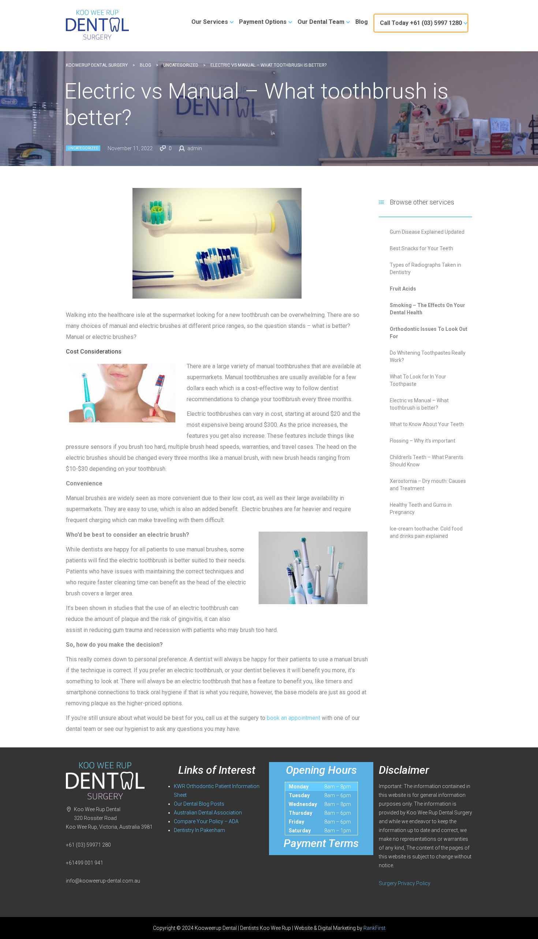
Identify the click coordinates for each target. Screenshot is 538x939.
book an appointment (293, 717)
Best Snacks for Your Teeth (421, 248)
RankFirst (374, 928)
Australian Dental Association (208, 813)
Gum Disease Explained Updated (427, 232)
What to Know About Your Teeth (427, 424)
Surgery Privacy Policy (404, 883)
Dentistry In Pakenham (199, 830)
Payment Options (263, 21)
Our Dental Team (321, 21)
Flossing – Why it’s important (422, 441)
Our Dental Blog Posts (199, 804)
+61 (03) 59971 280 (88, 845)
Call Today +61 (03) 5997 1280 (421, 22)
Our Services (209, 21)
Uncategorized (83, 148)
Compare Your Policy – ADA (206, 821)
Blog (361, 21)
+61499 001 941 (84, 863)
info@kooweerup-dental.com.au (103, 881)
